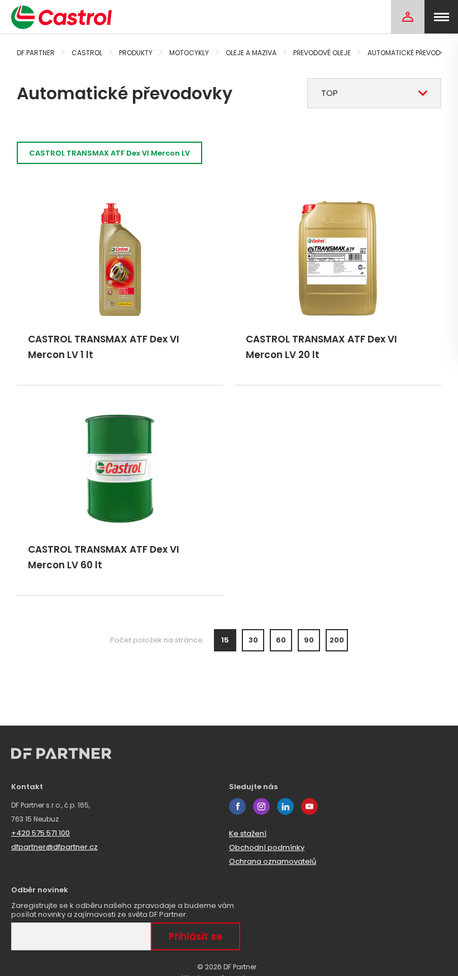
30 (253, 640)
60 (281, 640)
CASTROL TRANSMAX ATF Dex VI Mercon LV (109, 153)
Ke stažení (247, 833)
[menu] (441, 16)
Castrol (86, 52)
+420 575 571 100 (40, 833)
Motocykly (189, 52)
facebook (237, 806)
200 (337, 640)
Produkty (135, 52)
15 (225, 640)
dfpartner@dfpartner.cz (54, 847)
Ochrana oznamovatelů (272, 861)
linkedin (285, 806)
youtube (309, 806)
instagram (261, 806)
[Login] (407, 16)
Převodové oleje (322, 52)
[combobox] (374, 93)
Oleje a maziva (251, 52)
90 (309, 640)
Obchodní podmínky (266, 847)
